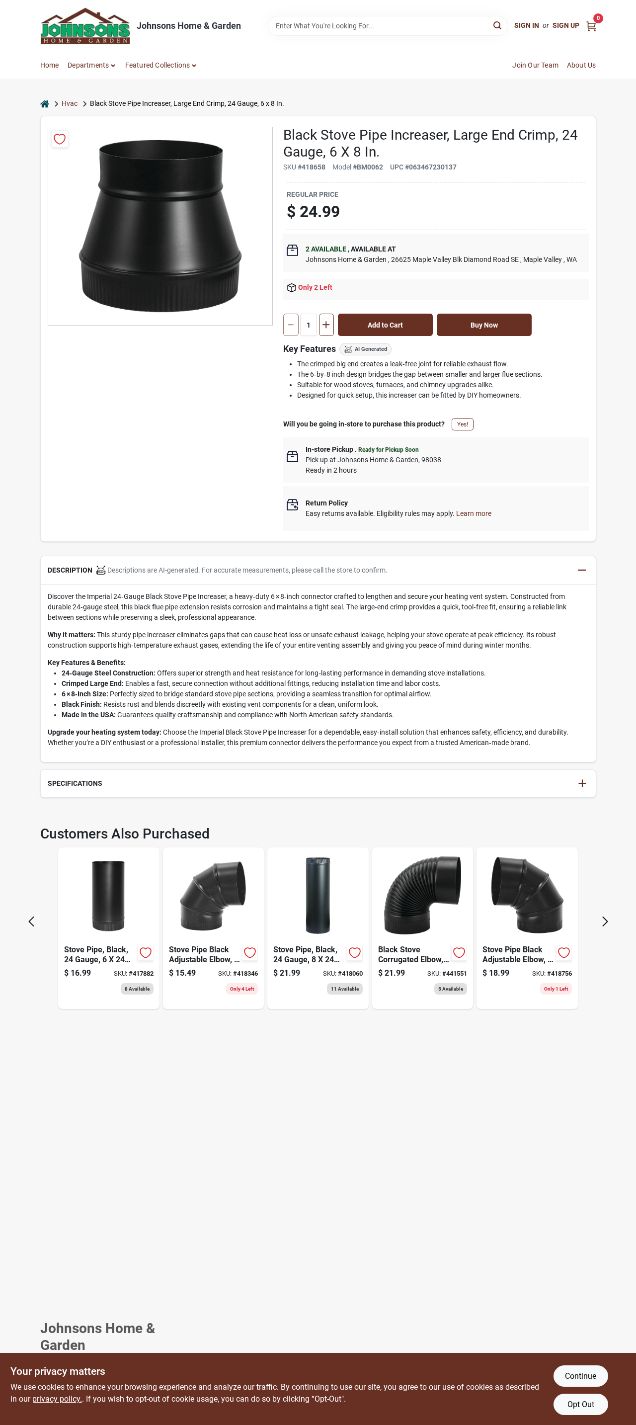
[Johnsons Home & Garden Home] (85, 26)
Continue (580, 1376)
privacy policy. (57, 1399)
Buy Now (484, 325)
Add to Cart (385, 325)
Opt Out (580, 1404)
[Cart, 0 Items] (591, 25)
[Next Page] (605, 921)
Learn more (473, 513)
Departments (88, 65)
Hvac (70, 103)
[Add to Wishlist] (60, 139)
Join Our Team (535, 65)
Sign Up (566, 25)
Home (49, 65)
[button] (318, 570)
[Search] (498, 25)
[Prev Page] (31, 921)
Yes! (462, 424)
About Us (581, 65)
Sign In (526, 25)
